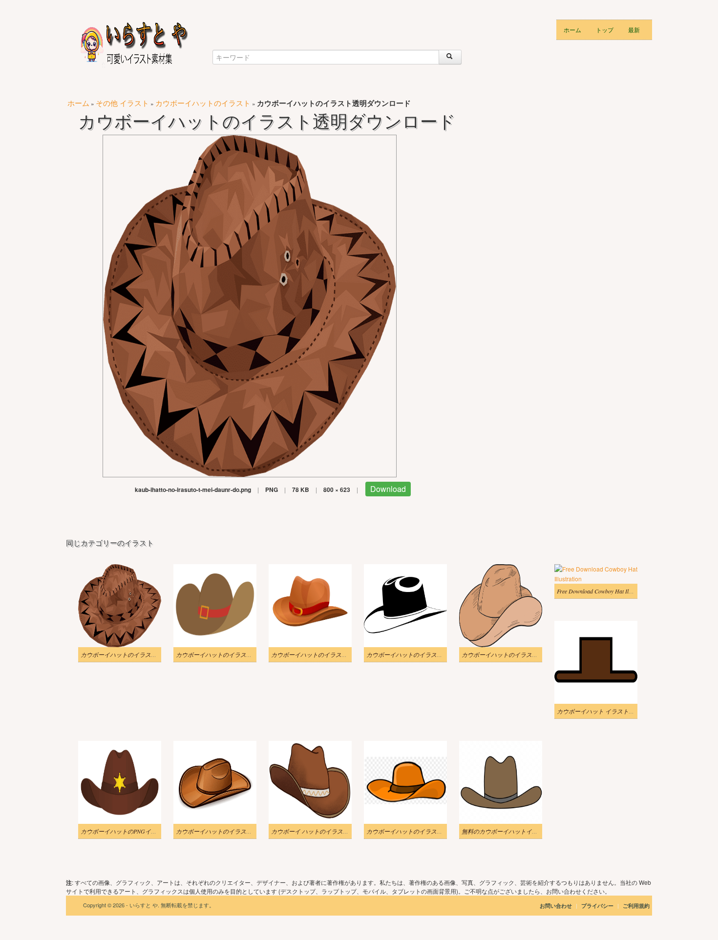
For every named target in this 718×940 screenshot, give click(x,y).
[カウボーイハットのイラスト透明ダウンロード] (250, 305)
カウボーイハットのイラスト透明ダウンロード (142, 654)
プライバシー (598, 905)
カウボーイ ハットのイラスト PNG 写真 (323, 831)
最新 (634, 29)
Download (388, 488)
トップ (604, 29)
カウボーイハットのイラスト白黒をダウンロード (430, 654)
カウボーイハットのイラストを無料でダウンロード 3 (340, 654)
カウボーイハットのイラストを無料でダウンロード (433, 831)
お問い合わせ (556, 905)
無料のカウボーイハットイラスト (505, 831)
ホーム (572, 29)
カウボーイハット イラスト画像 (598, 711)
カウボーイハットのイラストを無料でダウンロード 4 (245, 831)
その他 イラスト (122, 103)
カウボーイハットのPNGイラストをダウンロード (145, 831)
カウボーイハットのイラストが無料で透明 (517, 654)
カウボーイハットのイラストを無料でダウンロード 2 (245, 654)
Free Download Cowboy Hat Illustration (604, 591)
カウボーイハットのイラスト (203, 103)
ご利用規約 (636, 905)
